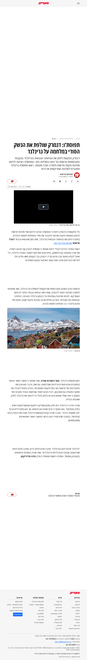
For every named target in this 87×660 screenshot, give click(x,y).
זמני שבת (40, 619)
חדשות (77, 601)
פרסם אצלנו (58, 605)
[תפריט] (82, 3)
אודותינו (59, 625)
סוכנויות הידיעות (66, 174)
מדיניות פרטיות (18, 607)
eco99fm (40, 613)
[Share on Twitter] (66, 181)
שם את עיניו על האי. (62, 243)
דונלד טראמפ (61, 496)
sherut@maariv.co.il (63, 642)
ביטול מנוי (59, 628)
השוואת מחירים (39, 622)
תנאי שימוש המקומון (16, 610)
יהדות (78, 622)
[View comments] (11, 181)
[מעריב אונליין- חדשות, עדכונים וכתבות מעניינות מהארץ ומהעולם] (43, 3)
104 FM (41, 616)
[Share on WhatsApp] (60, 181)
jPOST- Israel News (36, 605)
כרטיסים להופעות (74, 628)
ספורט (78, 610)
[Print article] (54, 181)
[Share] (78, 181)
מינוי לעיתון (58, 619)
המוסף (60, 616)
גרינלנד (51, 496)
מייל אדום (59, 607)
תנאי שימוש (19, 601)
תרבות (78, 616)
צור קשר (59, 601)
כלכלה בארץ (76, 607)
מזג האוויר (76, 625)
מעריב (78, 139)
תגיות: (77, 494)
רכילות (78, 613)
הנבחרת (77, 619)
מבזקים (77, 605)
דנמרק (70, 496)
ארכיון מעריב (58, 622)
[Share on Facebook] (72, 181)
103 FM (41, 610)
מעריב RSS (58, 610)
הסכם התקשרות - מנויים (15, 605)
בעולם (54, 139)
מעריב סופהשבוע (56, 613)
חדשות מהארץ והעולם (66, 139)
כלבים (77, 496)
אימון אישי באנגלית (38, 601)
